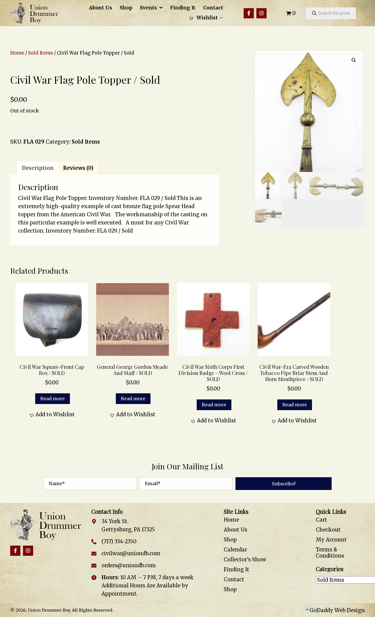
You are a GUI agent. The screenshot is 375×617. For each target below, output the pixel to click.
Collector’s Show (245, 559)
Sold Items (40, 53)
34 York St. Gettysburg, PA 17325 (128, 525)
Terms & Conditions (330, 552)
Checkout (328, 529)
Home (17, 53)
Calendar (235, 549)
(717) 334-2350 (119, 541)
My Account (331, 539)
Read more (52, 398)
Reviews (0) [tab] (78, 168)
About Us (235, 529)
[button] (249, 13)
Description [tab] (38, 168)
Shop (230, 539)
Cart (321, 520)
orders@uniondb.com (129, 565)
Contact (234, 579)
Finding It (236, 569)
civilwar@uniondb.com (131, 553)
